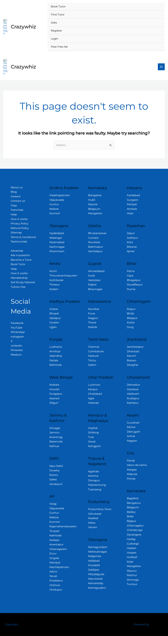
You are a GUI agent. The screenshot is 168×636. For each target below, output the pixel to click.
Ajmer (131, 251)
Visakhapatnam (59, 195)
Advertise (17, 250)
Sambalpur (95, 251)
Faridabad (133, 195)
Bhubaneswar (97, 233)
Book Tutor (58, 6)
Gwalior (54, 322)
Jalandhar (55, 355)
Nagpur (93, 318)
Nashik (92, 327)
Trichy (92, 360)
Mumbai (93, 309)
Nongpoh (94, 446)
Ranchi (131, 355)
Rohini (53, 475)
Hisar (130, 213)
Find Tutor (57, 14)
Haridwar (133, 389)
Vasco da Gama (137, 465)
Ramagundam (97, 547)
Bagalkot (133, 498)
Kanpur (93, 389)
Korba (131, 322)
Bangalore (95, 195)
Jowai (91, 441)
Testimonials (19, 241)
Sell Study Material (23, 282)
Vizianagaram (58, 549)
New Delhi (56, 466)
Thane (92, 322)
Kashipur (132, 402)
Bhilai (130, 313)
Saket (53, 479)
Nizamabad (56, 242)
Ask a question (20, 255)
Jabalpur (55, 318)
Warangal (55, 237)
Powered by (141, 624)
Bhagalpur (134, 280)
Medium (16, 354)
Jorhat (131, 436)
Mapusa (132, 474)
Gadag (131, 539)
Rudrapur (133, 398)
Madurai (93, 355)
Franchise (17, 209)
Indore (53, 309)
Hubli (91, 199)
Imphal (92, 428)
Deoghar (132, 364)
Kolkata (54, 384)
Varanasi (93, 402)
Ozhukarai (94, 513)
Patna (131, 271)
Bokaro (131, 360)
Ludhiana (55, 346)
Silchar (131, 427)
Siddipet (93, 569)
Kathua (54, 446)
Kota (130, 242)
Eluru (52, 553)
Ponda (131, 478)
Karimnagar (57, 246)
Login (54, 38)
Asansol (54, 398)
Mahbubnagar (97, 551)
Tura (91, 437)
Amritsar (55, 351)
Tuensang (94, 489)
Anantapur (56, 544)
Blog (14, 191)
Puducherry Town (99, 509)
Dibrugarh (133, 431)
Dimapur (94, 480)
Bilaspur (132, 318)
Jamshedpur (135, 346)
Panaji (131, 460)
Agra (91, 398)
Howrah (54, 389)
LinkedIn (16, 345)
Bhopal (54, 313)
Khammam (56, 251)
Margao (132, 469)
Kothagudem (97, 587)
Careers (16, 196)
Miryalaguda (96, 574)
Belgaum (94, 208)
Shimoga (133, 579)
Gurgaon (132, 199)
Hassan (131, 548)
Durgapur (55, 393)
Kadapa (54, 540)
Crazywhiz (23, 27)
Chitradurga (134, 530)
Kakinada (55, 535)
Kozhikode (56, 280)
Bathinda (55, 364)
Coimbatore (96, 351)
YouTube (16, 327)
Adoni (53, 571)
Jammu (54, 432)
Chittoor (54, 585)
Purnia (131, 289)
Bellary (131, 512)
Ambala (132, 208)
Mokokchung (97, 484)
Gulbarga (133, 543)
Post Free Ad (59, 46)
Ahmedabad (96, 271)
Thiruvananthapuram (63, 275)
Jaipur (131, 233)
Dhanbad (133, 351)
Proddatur (56, 580)
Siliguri (53, 402)
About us (17, 187)
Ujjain (53, 327)
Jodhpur (132, 237)
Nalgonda (94, 556)
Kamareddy (95, 583)
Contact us (18, 200)
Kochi (53, 271)
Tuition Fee (18, 286)
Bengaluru (134, 502)
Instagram (17, 336)
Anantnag (56, 437)
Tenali (53, 576)
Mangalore (95, 213)
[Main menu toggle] (161, 66)
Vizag (52, 503)
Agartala (93, 471)
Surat (91, 275)
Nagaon (132, 440)
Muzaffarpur (135, 284)
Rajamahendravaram (63, 526)
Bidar (130, 516)
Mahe (91, 522)
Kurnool (54, 213)
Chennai (93, 346)
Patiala (53, 360)
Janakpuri (55, 484)
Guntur (54, 204)
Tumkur (132, 584)
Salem (92, 364)
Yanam (92, 527)
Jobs (54, 22)
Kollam (53, 289)
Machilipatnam (59, 567)
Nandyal (54, 562)
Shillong (93, 432)
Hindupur (55, 589)
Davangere (134, 534)
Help (14, 214)
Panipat (132, 204)
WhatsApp (18, 332)
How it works (19, 219)
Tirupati (54, 531)
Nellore (54, 208)
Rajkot (92, 284)
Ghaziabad (95, 393)
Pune (91, 313)
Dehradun (133, 384)
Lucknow (94, 384)
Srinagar (54, 428)
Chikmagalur (135, 525)
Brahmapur (95, 246)
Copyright (11, 624)
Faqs (14, 205)
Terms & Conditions (23, 237)
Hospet (131, 552)
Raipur (131, 309)
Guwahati (133, 422)
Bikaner (132, 246)
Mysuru (132, 570)
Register (56, 30)
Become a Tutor (21, 259)
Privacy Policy (19, 223)
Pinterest (17, 350)
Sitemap (16, 232)
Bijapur (131, 521)
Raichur (132, 575)
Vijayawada (56, 199)
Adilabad (94, 560)
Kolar (130, 561)
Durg (130, 327)
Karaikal (93, 518)
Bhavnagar (95, 289)
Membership (19, 277)
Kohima (93, 475)
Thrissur (54, 284)
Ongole (54, 558)
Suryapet (94, 565)
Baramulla (56, 441)
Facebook (17, 323)
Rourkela (94, 242)
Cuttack (93, 237)
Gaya (130, 275)
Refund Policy (20, 228)
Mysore (93, 204)
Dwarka (54, 470)
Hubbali (132, 557)
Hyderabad (56, 233)
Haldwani (133, 393)
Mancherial (95, 578)
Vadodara (94, 280)
